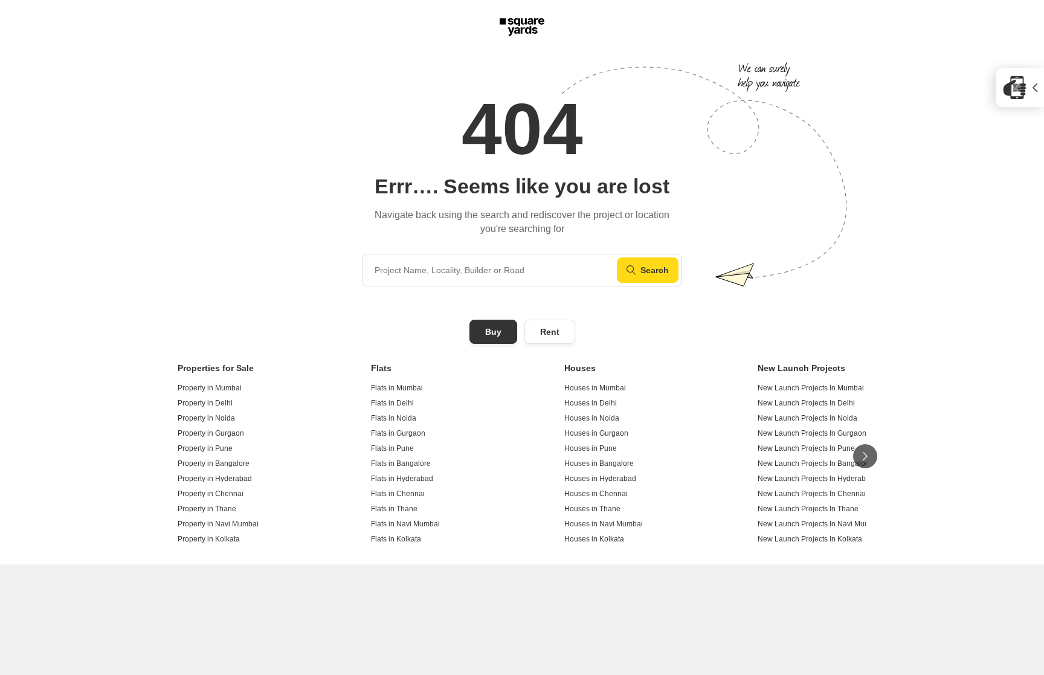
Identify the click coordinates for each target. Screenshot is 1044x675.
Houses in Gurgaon (596, 433)
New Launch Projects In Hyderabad (816, 478)
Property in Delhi (205, 403)
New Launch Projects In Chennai (812, 493)
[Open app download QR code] (1020, 87)
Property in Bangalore (214, 463)
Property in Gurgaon (211, 433)
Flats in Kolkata (396, 539)
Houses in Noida (591, 418)
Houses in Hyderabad (600, 478)
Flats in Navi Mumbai (405, 524)
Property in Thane (207, 509)
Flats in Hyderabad (402, 478)
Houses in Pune (590, 448)
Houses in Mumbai (595, 388)
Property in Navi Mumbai (218, 524)
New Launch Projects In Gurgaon (812, 433)
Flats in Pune (392, 448)
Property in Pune (205, 448)
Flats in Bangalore (401, 463)
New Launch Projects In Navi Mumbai (819, 524)
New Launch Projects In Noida (807, 418)
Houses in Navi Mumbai (603, 524)
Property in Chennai (210, 493)
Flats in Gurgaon (398, 433)
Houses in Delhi (590, 403)
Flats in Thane (394, 509)
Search (654, 270)
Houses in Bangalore (599, 463)
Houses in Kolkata (594, 539)
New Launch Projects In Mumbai (811, 388)
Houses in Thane (592, 509)
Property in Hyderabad (215, 478)
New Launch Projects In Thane (808, 509)
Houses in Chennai (596, 493)
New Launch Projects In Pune (806, 448)
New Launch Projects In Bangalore (815, 463)
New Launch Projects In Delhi (806, 403)
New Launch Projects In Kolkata (810, 539)
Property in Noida (206, 418)
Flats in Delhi (392, 403)
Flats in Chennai (398, 493)
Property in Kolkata (209, 539)
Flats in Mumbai (397, 388)
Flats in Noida (393, 418)
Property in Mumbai (210, 388)
